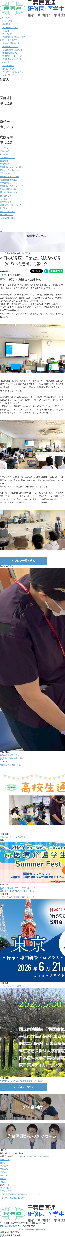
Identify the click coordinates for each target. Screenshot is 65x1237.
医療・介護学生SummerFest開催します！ (18, 888)
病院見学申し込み (7, 218)
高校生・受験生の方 (8, 40)
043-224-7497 (35, 1156)
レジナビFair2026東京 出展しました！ (17, 897)
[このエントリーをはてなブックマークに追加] (46, 271)
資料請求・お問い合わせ (13, 72)
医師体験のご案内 (10, 46)
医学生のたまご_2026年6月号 (13, 837)
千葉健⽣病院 (6, 1191)
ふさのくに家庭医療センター (12, 1198)
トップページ (6, 148)
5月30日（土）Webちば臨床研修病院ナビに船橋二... (22, 1081)
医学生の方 (5, 18)
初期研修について (10, 24)
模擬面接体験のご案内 (12, 50)
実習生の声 (7, 34)
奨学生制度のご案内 (8, 189)
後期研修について (10, 27)
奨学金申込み (6, 196)
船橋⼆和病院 (6, 1188)
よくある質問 (6, 62)
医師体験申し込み (7, 211)
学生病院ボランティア (12, 56)
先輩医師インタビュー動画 (14, 37)
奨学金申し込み (7, 215)
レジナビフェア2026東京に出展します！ (17, 986)
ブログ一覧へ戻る (24, 560)
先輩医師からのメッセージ (14, 59)
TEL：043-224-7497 (8, 1226)
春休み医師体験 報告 (9, 755)
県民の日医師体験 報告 (10, 765)
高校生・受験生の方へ (12, 43)
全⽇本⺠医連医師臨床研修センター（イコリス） (21, 1194)
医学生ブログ (8, 69)
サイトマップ (8, 75)
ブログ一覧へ (24, 1086)
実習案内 (6, 31)
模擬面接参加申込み (11, 53)
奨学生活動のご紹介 (8, 192)
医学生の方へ (8, 21)
